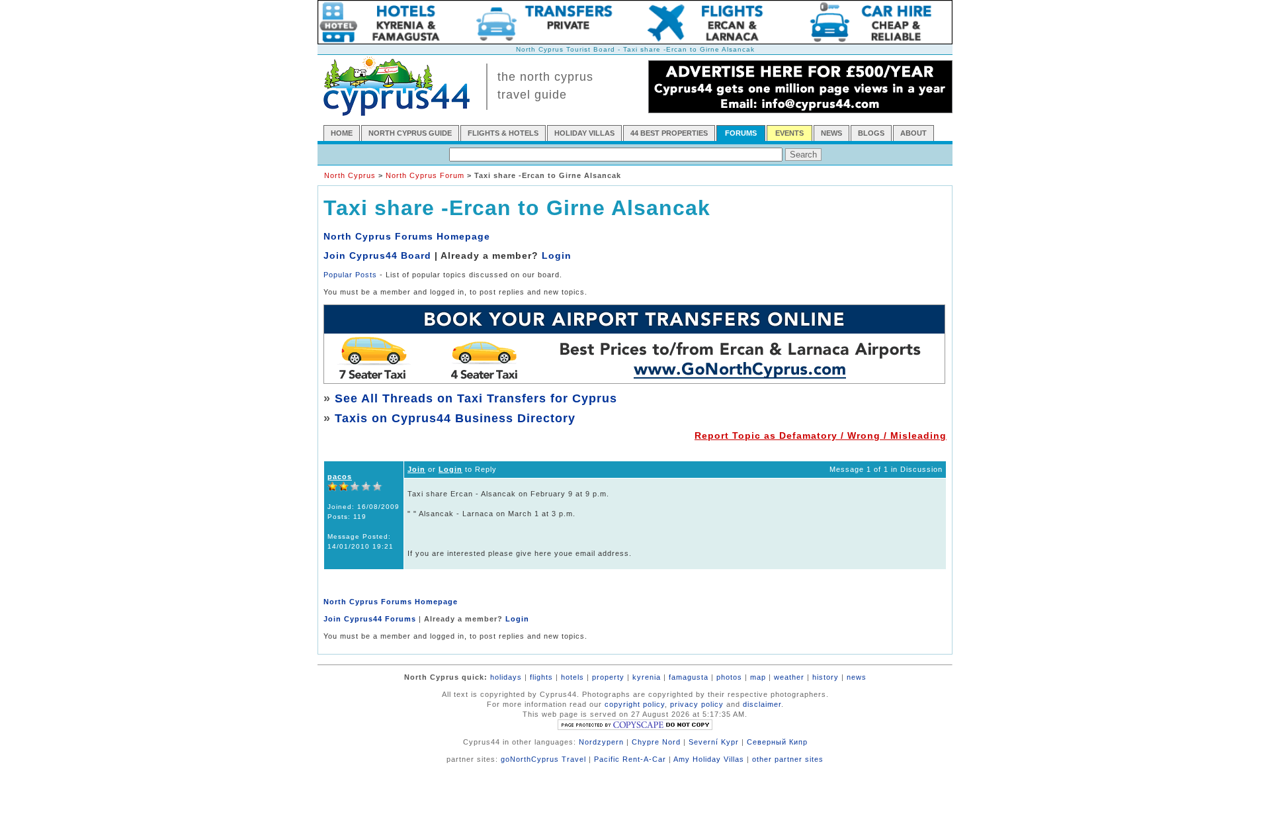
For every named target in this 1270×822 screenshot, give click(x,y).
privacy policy (697, 704)
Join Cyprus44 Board (377, 255)
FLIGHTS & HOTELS (503, 133)
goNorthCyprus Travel (543, 759)
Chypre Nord (656, 742)
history (825, 677)
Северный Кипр (777, 742)
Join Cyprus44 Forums (369, 619)
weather (789, 677)
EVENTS (789, 133)
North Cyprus (350, 175)
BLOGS (871, 133)
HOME (342, 133)
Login (557, 255)
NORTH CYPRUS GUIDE (410, 133)
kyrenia (646, 677)
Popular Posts (350, 275)
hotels (572, 677)
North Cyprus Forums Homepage (406, 236)
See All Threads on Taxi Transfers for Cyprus (476, 398)
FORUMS (741, 133)
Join (416, 469)
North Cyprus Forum (425, 175)
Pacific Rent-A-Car (630, 759)
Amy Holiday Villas (708, 759)
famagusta (688, 677)
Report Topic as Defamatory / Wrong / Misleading (821, 435)
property (608, 677)
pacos (339, 476)
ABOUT (913, 133)
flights (541, 677)
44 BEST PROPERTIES (669, 133)
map (758, 677)
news (857, 677)
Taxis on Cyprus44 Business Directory (455, 418)
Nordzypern (601, 742)
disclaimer (762, 704)
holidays (506, 677)
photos (729, 677)
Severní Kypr (714, 742)
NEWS (831, 133)
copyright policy (635, 704)
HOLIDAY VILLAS (584, 133)
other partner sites (788, 759)
